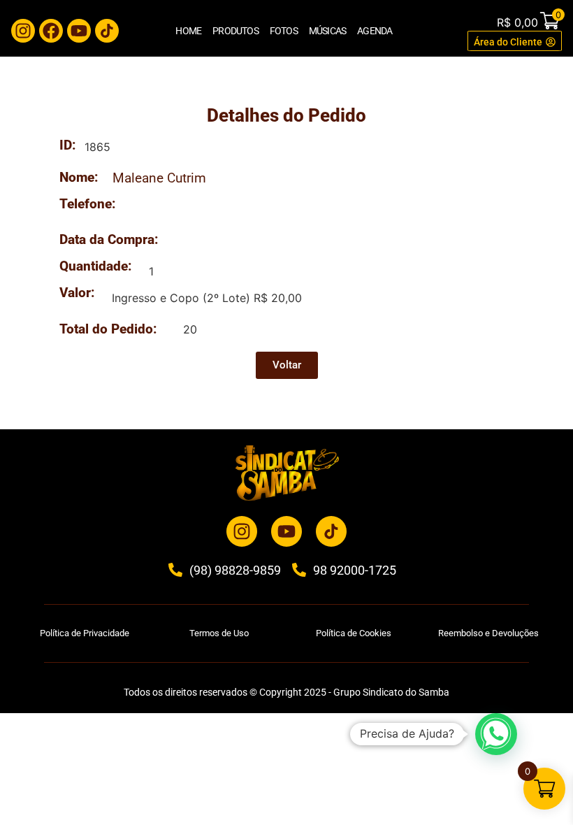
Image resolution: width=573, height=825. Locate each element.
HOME (188, 30)
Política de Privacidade (84, 633)
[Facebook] (51, 31)
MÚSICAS (327, 30)
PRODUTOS (235, 30)
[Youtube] (79, 31)
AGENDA (374, 30)
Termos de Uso (219, 633)
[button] (496, 734)
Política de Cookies (353, 633)
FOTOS (284, 30)
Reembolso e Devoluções (488, 633)
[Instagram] (23, 31)
